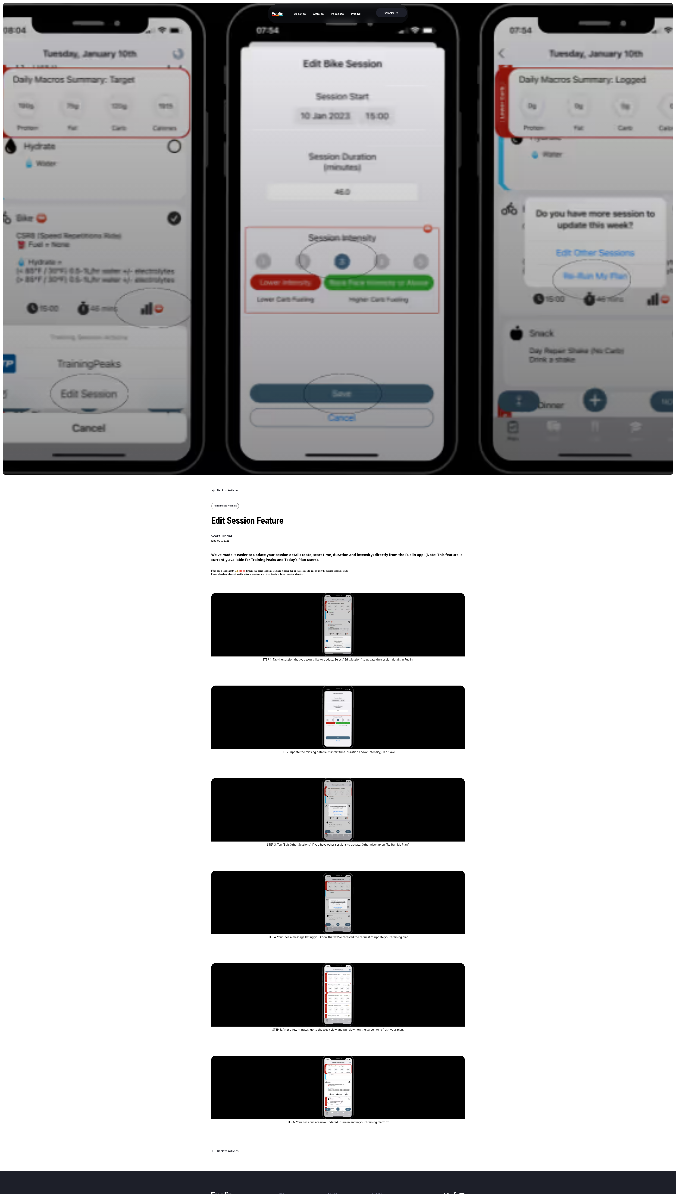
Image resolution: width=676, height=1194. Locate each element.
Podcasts (337, 13)
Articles (318, 13)
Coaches (300, 13)
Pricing (356, 13)
